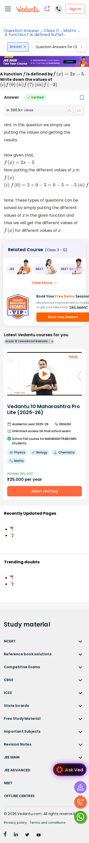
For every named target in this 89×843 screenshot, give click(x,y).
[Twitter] (27, 835)
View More (42, 283)
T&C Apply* (78, 307)
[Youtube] (39, 835)
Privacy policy (15, 822)
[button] (18, 269)
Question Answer (21, 30)
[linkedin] (16, 835)
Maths (69, 30)
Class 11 (51, 30)
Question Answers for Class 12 (61, 46)
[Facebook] (5, 835)
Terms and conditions (48, 822)
